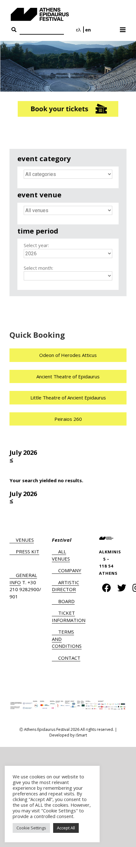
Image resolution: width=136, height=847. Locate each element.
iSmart (81, 735)
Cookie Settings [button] (31, 828)
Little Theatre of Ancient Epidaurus (68, 397)
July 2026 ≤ (23, 456)
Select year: (36, 245)
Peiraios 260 (68, 419)
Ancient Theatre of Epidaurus (68, 376)
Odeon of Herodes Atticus (68, 355)
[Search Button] (13, 30)
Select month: (38, 268)
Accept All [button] (66, 828)
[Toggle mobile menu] (123, 27)
